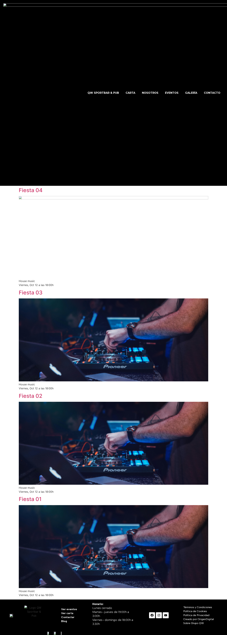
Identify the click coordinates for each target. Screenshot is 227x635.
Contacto (212, 92)
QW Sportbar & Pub (103, 92)
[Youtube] (166, 615)
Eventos (171, 92)
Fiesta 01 (30, 499)
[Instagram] (159, 615)
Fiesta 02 (30, 396)
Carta (130, 92)
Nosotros (150, 92)
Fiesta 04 (31, 190)
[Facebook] (152, 615)
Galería (191, 92)
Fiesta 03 (31, 292)
